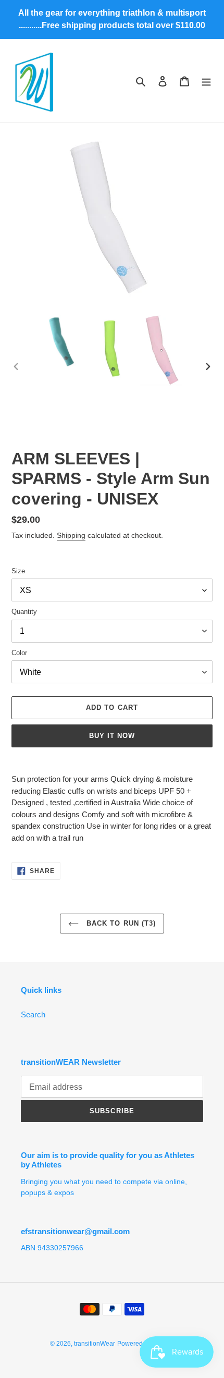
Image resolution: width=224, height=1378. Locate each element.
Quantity (24, 612)
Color (19, 653)
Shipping (71, 535)
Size (18, 571)
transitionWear (94, 1343)
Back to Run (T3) (120, 923)
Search (33, 1014)
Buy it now (112, 736)
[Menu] (206, 81)
